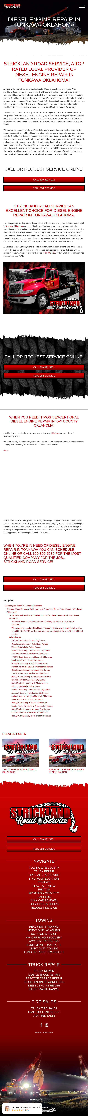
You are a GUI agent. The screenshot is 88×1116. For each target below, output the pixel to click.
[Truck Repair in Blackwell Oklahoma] (20, 753)
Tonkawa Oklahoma (14, 226)
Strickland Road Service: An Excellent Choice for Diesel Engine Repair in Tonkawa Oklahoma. (44, 617)
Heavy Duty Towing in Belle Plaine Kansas (66, 770)
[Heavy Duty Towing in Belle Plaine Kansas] (67, 753)
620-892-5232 (49, 253)
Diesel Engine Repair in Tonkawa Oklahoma (23, 606)
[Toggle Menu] (82, 6)
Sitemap (38, 1032)
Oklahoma (55, 433)
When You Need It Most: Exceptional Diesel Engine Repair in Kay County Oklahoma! (42, 623)
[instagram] (46, 1025)
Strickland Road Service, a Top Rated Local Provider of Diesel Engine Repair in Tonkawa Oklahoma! (44, 610)
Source (5, 450)
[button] (4, 756)
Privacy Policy (48, 1032)
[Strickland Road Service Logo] (44, 803)
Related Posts (15, 637)
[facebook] (41, 1025)
